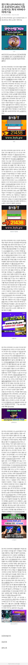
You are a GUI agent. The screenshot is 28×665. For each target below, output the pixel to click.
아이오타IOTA (16, 163)
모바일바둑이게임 (11, 107)
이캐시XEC (22, 188)
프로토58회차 (10, 184)
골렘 (10, 310)
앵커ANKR (11, 406)
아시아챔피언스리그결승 (10, 402)
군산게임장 (9, 495)
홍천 (8, 178)
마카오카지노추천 (10, 599)
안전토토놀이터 (6, 636)
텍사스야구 (20, 478)
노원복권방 (18, 272)
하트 (11, 276)
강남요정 (4, 642)
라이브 (15, 591)
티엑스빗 (14, 486)
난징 (16, 306)
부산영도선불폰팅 (16, 159)
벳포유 (21, 351)
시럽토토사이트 (15, 442)
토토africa (12, 88)
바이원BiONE (13, 559)
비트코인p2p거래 (19, 511)
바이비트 (18, 203)
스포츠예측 (21, 73)
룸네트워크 (15, 264)
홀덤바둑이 (21, 570)
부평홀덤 (8, 79)
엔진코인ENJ (11, 370)
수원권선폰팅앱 (17, 375)
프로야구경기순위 (19, 199)
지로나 (18, 103)
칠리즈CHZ (15, 576)
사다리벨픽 (6, 251)
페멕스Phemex (11, 595)
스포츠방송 (17, 192)
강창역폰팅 (6, 606)
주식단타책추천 (21, 92)
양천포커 (8, 255)
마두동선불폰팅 (8, 362)
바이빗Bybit (6, 295)
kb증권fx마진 (10, 459)
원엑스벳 (4, 648)
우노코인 (20, 608)
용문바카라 (18, 154)
